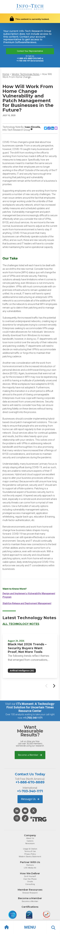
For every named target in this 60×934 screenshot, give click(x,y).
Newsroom (30, 843)
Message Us (28, 799)
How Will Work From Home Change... (27, 76)
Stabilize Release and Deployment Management (26, 603)
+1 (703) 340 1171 (32, 717)
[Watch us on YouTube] (25, 811)
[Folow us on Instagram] (16, 818)
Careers (30, 841)
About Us (30, 838)
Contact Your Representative (30, 51)
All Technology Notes (20, 624)
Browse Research (30, 893)
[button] (30, 927)
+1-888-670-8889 (30, 782)
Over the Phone (30, 879)
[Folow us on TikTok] (25, 818)
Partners (30, 865)
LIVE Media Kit (30, 868)
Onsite (30, 881)
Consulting (30, 884)
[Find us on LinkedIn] (16, 811)
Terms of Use (30, 851)
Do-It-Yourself (30, 876)
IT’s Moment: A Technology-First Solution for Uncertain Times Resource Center (30, 707)
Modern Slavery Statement (30, 856)
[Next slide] (54, 685)
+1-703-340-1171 (30, 791)
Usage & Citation (30, 849)
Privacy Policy (30, 854)
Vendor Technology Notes (26, 74)
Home (5, 74)
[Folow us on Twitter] (33, 811)
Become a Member (28, 755)
